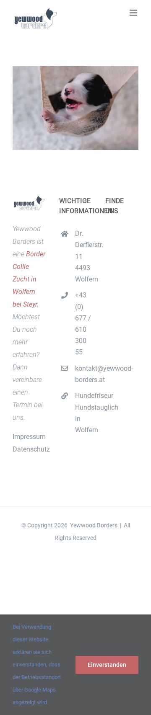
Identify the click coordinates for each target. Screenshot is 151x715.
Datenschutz (31, 449)
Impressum (29, 437)
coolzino (75, 569)
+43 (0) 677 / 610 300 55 (83, 323)
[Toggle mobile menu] (134, 12)
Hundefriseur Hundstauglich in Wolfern (83, 413)
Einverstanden (107, 664)
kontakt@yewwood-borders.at (83, 374)
